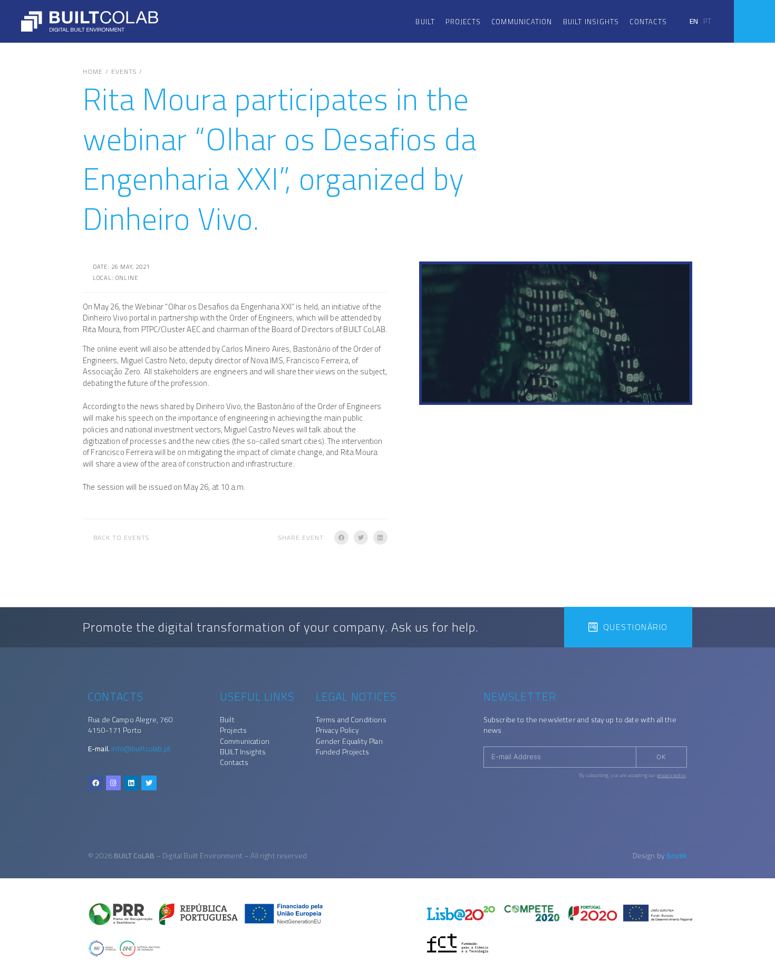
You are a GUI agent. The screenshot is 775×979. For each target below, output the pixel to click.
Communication (522, 21)
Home (93, 71)
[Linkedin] (131, 783)
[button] (341, 537)
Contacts (648, 21)
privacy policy (671, 775)
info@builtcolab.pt (141, 748)
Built (425, 21)
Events (124, 71)
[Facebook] (95, 783)
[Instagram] (113, 783)
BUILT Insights (591, 21)
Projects (463, 21)
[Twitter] (149, 783)
